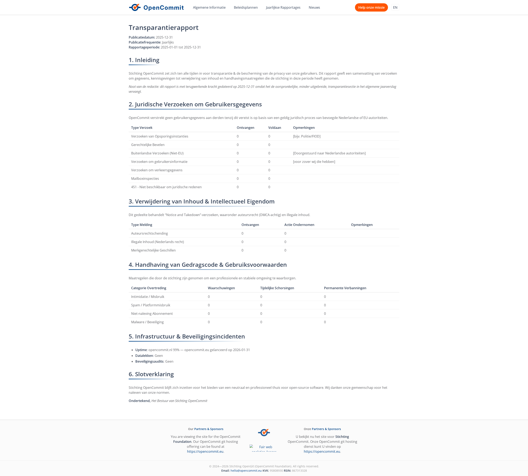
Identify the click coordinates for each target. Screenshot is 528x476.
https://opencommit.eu (205, 451)
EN (395, 7)
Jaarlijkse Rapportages (283, 7)
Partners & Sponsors (208, 429)
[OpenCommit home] (156, 7)
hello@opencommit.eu (246, 470)
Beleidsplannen (246, 7)
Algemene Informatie (209, 7)
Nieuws (314, 7)
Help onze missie (371, 7)
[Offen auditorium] (264, 448)
